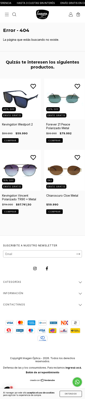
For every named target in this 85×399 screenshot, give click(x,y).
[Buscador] (14, 14)
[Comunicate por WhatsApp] (77, 382)
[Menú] (7, 14)
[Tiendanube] (42, 380)
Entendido (71, 394)
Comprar (10, 140)
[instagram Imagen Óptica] (35, 268)
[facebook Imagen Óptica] (47, 268)
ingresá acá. (73, 367)
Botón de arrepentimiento (42, 372)
